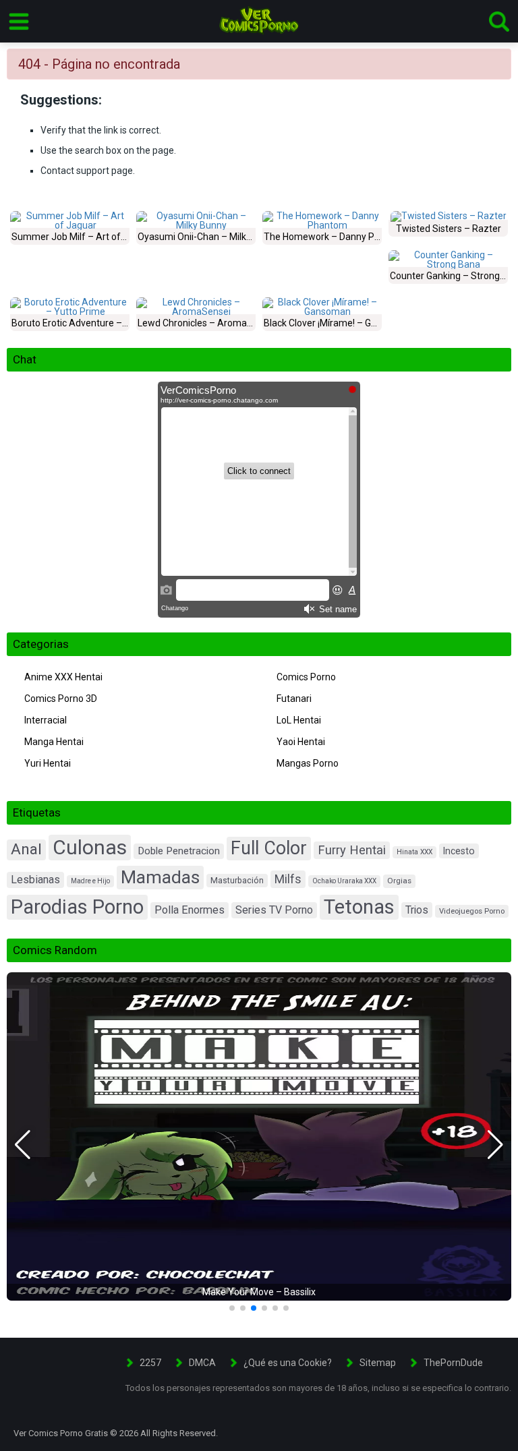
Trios (416, 910)
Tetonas (359, 906)
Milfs (288, 879)
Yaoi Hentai (301, 741)
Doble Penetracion (179, 851)
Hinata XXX (414, 852)
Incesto (459, 851)
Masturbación (237, 880)
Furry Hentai (352, 850)
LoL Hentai (299, 720)
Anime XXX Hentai (63, 677)
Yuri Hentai (47, 763)
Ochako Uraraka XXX (344, 881)
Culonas (90, 847)
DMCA (202, 1362)
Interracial (45, 720)
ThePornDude (453, 1362)
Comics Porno (306, 677)
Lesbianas (35, 879)
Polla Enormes (189, 910)
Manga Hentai (54, 741)
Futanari (294, 698)
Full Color (269, 848)
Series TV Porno (274, 910)
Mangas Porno (308, 763)
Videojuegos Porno (472, 911)
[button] (22, 1145)
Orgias (399, 880)
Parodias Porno (77, 906)
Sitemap (377, 1362)
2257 (150, 1362)
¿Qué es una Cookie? (287, 1362)
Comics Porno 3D (60, 698)
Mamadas (160, 876)
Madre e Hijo (90, 881)
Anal (26, 849)
